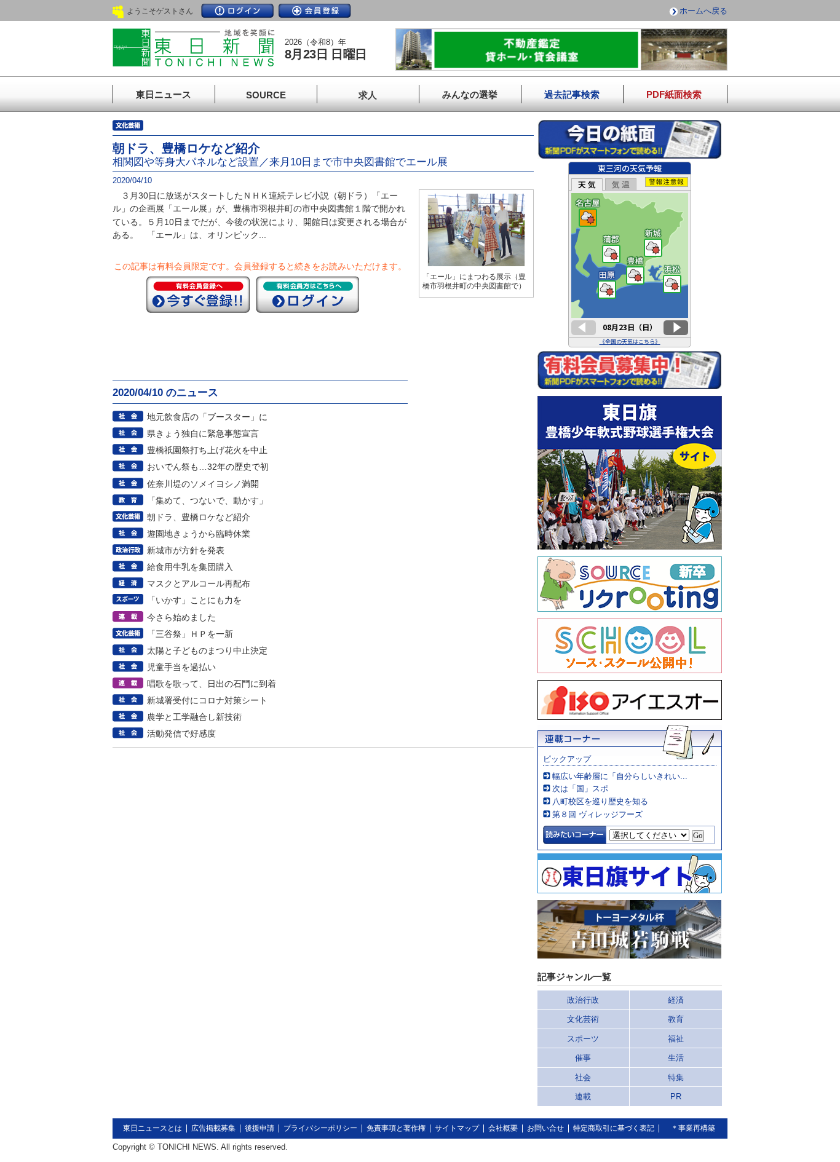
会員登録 (315, 11)
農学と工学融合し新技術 (194, 717)
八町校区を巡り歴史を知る (600, 801)
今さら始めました (181, 617)
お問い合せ (545, 1128)
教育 (676, 1019)
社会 (583, 1077)
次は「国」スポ (580, 788)
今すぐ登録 (198, 294)
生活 (676, 1057)
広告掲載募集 (213, 1128)
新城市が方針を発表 (185, 550)
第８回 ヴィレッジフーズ (597, 814)
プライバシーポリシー (320, 1128)
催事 (583, 1057)
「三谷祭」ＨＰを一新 (190, 634)
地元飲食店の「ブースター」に (207, 417)
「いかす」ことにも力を (194, 600)
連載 (583, 1096)
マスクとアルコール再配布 (198, 583)
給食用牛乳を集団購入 (190, 567)
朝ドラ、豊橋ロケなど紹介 (198, 517)
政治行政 (583, 1000)
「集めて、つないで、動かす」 (207, 500)
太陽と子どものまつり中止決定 (207, 650)
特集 (676, 1077)
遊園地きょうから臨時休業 (198, 534)
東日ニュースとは (152, 1128)
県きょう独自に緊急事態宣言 (203, 433)
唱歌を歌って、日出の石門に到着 (211, 684)
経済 (676, 1000)
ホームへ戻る (703, 10)
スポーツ (583, 1038)
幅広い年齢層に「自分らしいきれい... (619, 776)
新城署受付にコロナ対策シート (207, 700)
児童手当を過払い (181, 667)
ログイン (237, 11)
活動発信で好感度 (181, 733)
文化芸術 (583, 1019)
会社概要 (503, 1128)
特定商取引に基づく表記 (613, 1128)
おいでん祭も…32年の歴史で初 (208, 467)
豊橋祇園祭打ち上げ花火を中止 (207, 450)
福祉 (676, 1038)
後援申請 (259, 1128)
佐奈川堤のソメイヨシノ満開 (203, 484)
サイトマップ (457, 1128)
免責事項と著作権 (396, 1128)
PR (675, 1096)
